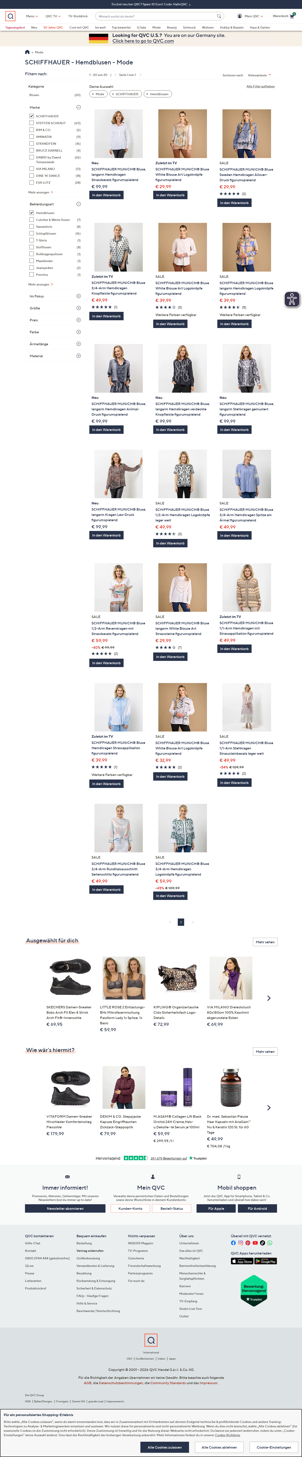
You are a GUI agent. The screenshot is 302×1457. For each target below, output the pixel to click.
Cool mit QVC (79, 27)
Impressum (209, 1383)
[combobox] (155, 16)
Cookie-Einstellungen (274, 1447)
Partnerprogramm (140, 1273)
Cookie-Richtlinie (227, 1435)
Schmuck (189, 27)
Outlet (184, 1316)
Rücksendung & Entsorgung (95, 1281)
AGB (88, 1383)
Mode (156, 27)
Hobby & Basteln (232, 27)
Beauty (172, 27)
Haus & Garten (260, 27)
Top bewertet (121, 27)
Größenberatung (88, 1258)
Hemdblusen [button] (158, 94)
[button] (245, 16)
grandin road (95, 1401)
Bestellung (84, 1243)
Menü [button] (30, 16)
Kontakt (30, 1250)
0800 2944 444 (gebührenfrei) (47, 1258)
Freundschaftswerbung (144, 1266)
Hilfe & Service (86, 1303)
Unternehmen (189, 1243)
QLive (29, 1266)
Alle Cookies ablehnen (219, 1447)
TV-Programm (138, 1250)
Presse (29, 1273)
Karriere (185, 1286)
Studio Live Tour (190, 1308)
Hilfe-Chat (32, 1243)
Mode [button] (99, 94)
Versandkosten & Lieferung (95, 1266)
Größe (35, 308)
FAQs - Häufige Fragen (92, 1296)
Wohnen (208, 27)
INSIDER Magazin (140, 1243)
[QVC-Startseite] (27, 52)
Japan (172, 1358)
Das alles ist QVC (191, 1250)
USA (129, 1358)
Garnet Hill (78, 1401)
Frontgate (62, 1401)
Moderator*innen (191, 1293)
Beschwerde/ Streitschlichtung (98, 1311)
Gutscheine (136, 1258)
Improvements (115, 1401)
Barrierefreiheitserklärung (197, 1266)
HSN (28, 1401)
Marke (35, 107)
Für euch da (136, 1281)
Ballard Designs (43, 1401)
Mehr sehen (265, 942)
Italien (161, 1358)
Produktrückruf (35, 1288)
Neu (34, 27)
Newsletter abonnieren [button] (65, 1208)
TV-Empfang (188, 1301)
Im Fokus (37, 296)
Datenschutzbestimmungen (121, 1383)
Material (36, 356)
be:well (100, 27)
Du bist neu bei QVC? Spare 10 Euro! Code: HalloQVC (150, 4)
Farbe (34, 332)
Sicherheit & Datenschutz (94, 1288)
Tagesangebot (15, 27)
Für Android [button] (257, 1208)
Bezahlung (84, 1273)
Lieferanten (33, 1281)
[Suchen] (220, 16)
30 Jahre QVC (53, 27)
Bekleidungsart (42, 204)
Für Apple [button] (216, 1208)
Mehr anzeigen (39, 192)
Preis (34, 320)
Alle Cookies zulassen (165, 1447)
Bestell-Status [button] (172, 1208)
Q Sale (141, 27)
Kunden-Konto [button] (130, 1208)
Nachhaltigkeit (189, 1258)
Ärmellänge (39, 344)
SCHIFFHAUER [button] (126, 94)
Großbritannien (145, 1358)
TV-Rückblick (78, 16)
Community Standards (168, 1383)
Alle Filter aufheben (261, 86)
